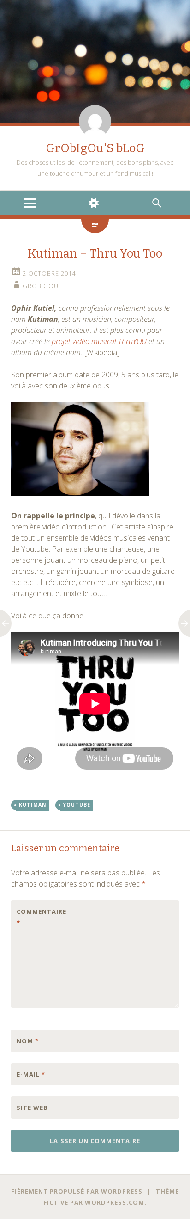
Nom (28, 1041)
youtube (76, 804)
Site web (32, 1107)
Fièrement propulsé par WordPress (76, 1191)
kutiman (33, 804)
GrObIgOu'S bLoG (95, 148)
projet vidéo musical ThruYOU (99, 341)
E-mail (31, 1074)
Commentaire (36, 917)
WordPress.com (114, 1202)
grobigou (41, 286)
